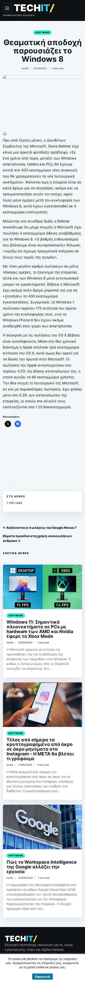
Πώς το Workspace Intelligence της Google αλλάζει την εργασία (42, 866)
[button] (42, 976)
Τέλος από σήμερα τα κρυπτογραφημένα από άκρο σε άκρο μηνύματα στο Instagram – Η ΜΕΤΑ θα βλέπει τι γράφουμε (40, 749)
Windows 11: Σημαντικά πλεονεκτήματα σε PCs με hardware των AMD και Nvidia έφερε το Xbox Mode (40, 629)
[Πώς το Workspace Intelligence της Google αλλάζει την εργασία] (42, 827)
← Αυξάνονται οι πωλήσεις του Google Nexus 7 (39, 528)
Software (42, 32)
